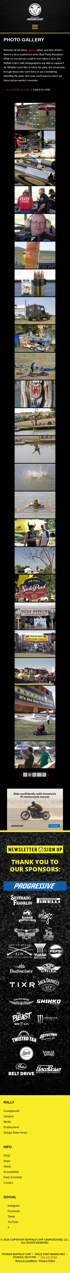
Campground (11, 1111)
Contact (8, 1182)
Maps (7, 1161)
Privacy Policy (47, 1260)
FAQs (7, 1155)
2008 (26, 89)
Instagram (14, 1205)
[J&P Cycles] (48, 974)
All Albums (13, 89)
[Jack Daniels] (48, 991)
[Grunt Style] (19, 957)
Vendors (9, 1116)
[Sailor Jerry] (26, 1059)
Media (7, 1121)
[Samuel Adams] (48, 1060)
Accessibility (11, 1171)
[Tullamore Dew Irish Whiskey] (48, 940)
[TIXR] (22, 991)
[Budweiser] (21, 973)
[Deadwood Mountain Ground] (27, 923)
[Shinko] (48, 1004)
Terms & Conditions (26, 1260)
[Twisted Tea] (24, 1042)
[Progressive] (35, 889)
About (7, 1166)
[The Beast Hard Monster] (21, 1025)
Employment (11, 1127)
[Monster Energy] (47, 1024)
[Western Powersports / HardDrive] (48, 1072)
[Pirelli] (48, 903)
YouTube (13, 1222)
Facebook (14, 1211)
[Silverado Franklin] (21, 905)
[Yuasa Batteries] (40, 957)
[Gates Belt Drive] (21, 1074)
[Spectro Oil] (48, 1042)
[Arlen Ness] (21, 1008)
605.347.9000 (49, 1257)
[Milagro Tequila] (46, 923)
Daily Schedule (13, 1177)
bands (31, 50)
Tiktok (11, 1216)
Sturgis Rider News (15, 1132)
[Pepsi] (55, 957)
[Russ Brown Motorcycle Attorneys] (26, 939)
